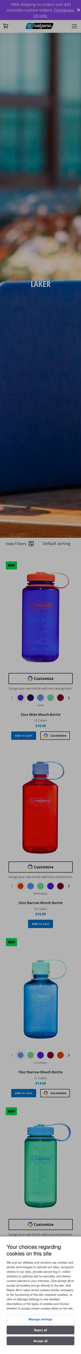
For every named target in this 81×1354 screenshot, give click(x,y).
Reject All (40, 1330)
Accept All (40, 1341)
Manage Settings (40, 1319)
